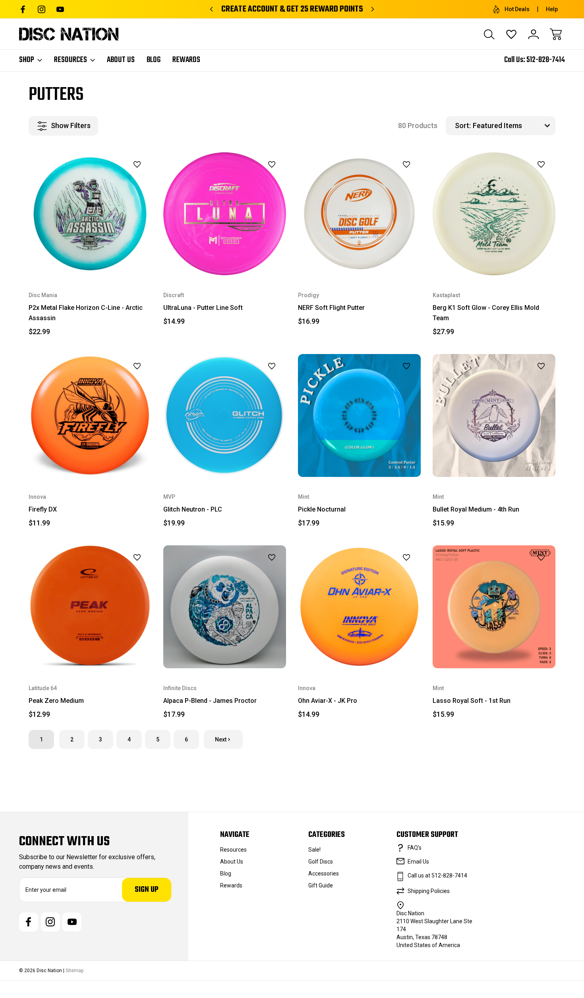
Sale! (314, 849)
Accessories (323, 873)
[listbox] (513, 125)
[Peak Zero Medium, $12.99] (90, 606)
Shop (26, 60)
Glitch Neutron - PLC (192, 509)
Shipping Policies (429, 891)
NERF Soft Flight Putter (331, 307)
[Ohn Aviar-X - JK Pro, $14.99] (359, 606)
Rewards (186, 60)
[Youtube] (60, 9)
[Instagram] (41, 9)
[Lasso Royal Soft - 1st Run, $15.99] (494, 606)
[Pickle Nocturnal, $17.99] (359, 415)
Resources (70, 60)
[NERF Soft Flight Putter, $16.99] (359, 213)
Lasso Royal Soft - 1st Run (472, 700)
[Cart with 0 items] (556, 34)
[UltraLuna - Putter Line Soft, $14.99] (224, 213)
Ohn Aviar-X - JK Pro (327, 700)
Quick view (117, 178)
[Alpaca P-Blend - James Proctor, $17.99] (224, 606)
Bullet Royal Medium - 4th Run (476, 509)
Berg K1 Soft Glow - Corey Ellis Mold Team (486, 313)
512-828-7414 (545, 60)
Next (220, 739)
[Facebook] (23, 9)
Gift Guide (320, 885)
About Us (121, 60)
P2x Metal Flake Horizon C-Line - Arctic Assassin (86, 313)
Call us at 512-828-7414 (437, 875)
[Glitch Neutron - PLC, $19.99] (224, 415)
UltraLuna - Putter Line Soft (203, 307)
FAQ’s (415, 847)
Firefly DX (43, 509)
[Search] (489, 34)
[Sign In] (533, 34)
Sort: (463, 125)
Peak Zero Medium (56, 700)
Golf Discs (320, 861)
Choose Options (90, 257)
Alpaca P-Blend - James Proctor (210, 700)
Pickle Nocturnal (322, 509)
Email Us (418, 861)
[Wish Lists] (511, 34)
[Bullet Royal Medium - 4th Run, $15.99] (494, 415)
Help (552, 9)
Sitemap (74, 970)
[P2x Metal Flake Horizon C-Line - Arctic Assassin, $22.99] (90, 213)
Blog (154, 60)
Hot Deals (517, 9)
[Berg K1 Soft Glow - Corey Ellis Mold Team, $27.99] (494, 213)
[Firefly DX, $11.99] (90, 415)
